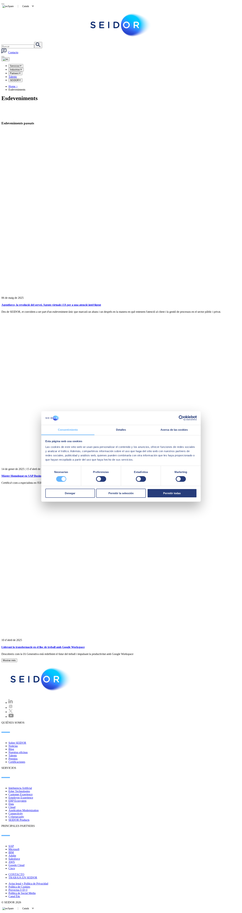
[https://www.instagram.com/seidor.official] (11, 707)
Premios (13, 758)
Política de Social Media (22, 893)
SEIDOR (14, 80)
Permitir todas (172, 493)
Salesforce (14, 858)
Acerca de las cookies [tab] (174, 429)
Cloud (12, 807)
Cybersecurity (16, 816)
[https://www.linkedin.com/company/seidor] (11, 702)
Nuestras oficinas (18, 752)
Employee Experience (21, 797)
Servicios (14, 66)
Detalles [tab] (121, 429)
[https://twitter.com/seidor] (11, 711)
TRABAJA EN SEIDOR (23, 877)
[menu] (2, 56)
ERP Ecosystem (17, 800)
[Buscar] (38, 45)
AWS (12, 861)
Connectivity (16, 813)
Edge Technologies (19, 791)
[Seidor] (121, 25)
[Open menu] (5, 59)
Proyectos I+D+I (18, 889)
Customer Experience (21, 794)
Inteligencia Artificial (20, 788)
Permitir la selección (121, 493)
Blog (11, 749)
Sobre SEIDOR (17, 742)
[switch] (101, 479)
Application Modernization (24, 810)
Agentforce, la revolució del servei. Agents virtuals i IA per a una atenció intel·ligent (51, 304)
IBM (11, 852)
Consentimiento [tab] (68, 429)
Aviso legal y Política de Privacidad (28, 883)
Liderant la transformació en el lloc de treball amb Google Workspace (43, 647)
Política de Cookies (19, 886)
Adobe (12, 855)
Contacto (13, 52)
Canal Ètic (14, 896)
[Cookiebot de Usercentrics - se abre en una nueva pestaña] (181, 418)
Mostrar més (9, 660)
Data (11, 803)
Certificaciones (17, 761)
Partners (14, 73)
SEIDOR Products (19, 819)
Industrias (15, 69)
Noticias (13, 745)
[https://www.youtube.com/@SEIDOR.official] (11, 716)
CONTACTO (16, 874)
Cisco (12, 868)
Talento (13, 76)
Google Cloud (16, 865)
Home (13, 86)
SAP (11, 846)
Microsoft (14, 849)
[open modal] (2, 3)
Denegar (70, 493)
